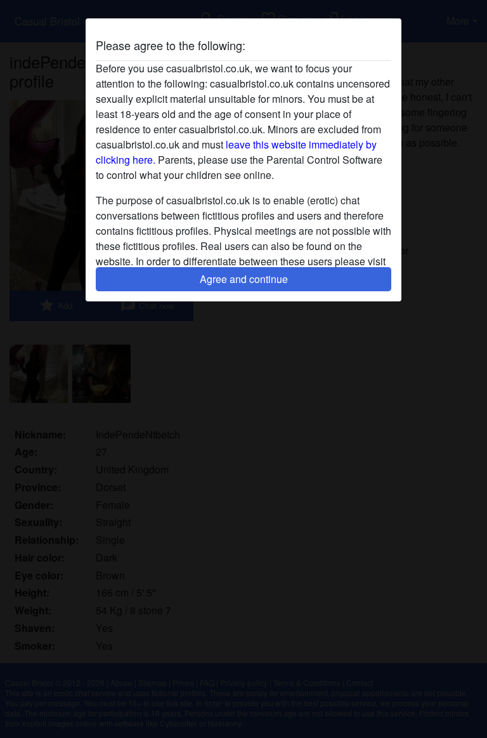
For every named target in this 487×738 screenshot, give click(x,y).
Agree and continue (244, 279)
